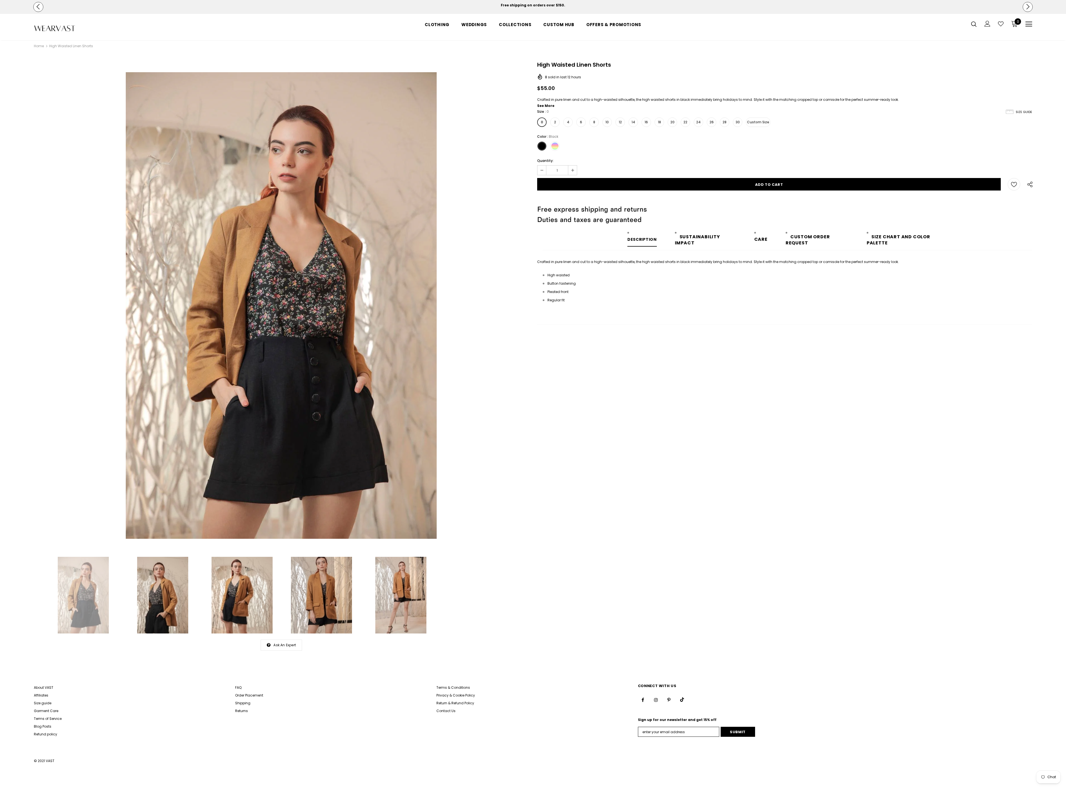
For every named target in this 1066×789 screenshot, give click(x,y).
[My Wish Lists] (1001, 24)
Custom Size (758, 122)
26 (712, 122)
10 (607, 122)
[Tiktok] (682, 700)
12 (620, 122)
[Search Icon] (974, 24)
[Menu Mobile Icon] (1028, 24)
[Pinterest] (669, 700)
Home (39, 46)
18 (659, 122)
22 (685, 122)
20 (672, 122)
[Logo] (66, 28)
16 (646, 122)
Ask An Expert (284, 645)
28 (724, 122)
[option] (533, 5)
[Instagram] (656, 700)
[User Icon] (987, 23)
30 (738, 122)
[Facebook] (643, 700)
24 (698, 122)
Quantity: (545, 160)
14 (633, 122)
